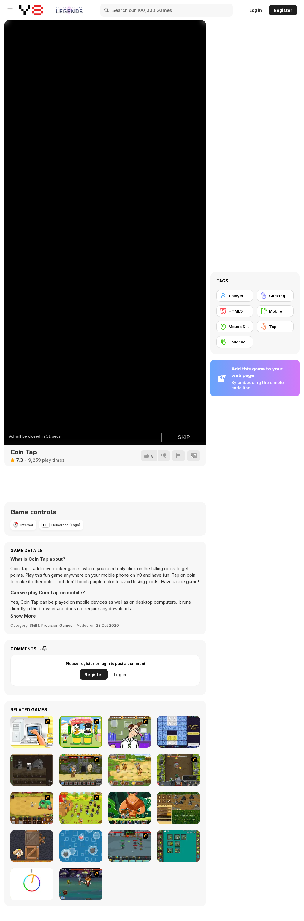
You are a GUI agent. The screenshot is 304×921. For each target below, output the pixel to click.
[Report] (178, 455)
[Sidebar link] (10, 10)
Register (283, 10)
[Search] (106, 10)
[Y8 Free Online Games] (31, 10)
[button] (23, 616)
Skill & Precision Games (51, 625)
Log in (255, 10)
